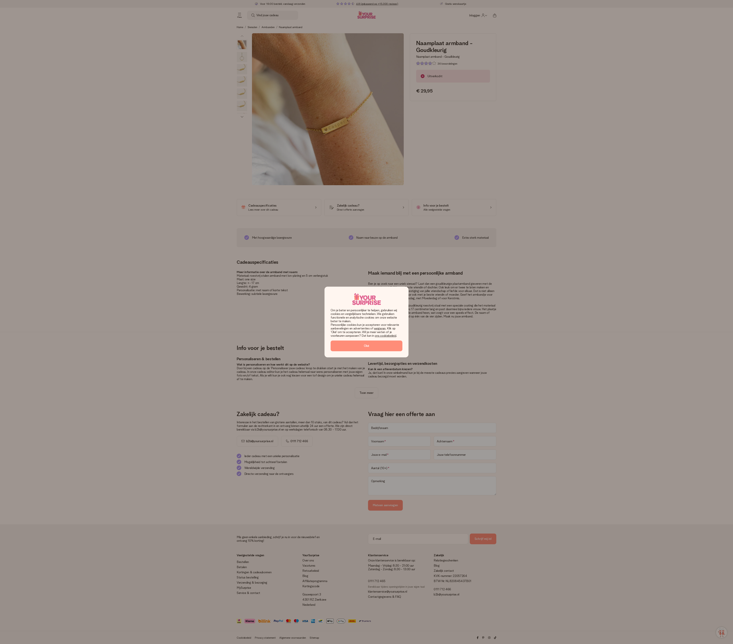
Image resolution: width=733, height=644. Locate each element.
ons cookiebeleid (385, 335)
